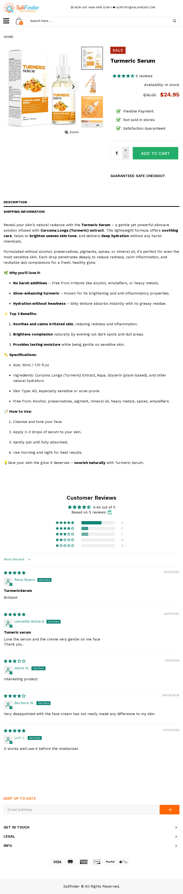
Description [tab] (15, 202)
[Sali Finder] (21, 7)
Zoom (74, 132)
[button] (124, 76)
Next (97, 125)
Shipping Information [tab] (24, 211)
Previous (86, 125)
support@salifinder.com (135, 7)
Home (8, 37)
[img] (14, 573)
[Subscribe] (169, 809)
